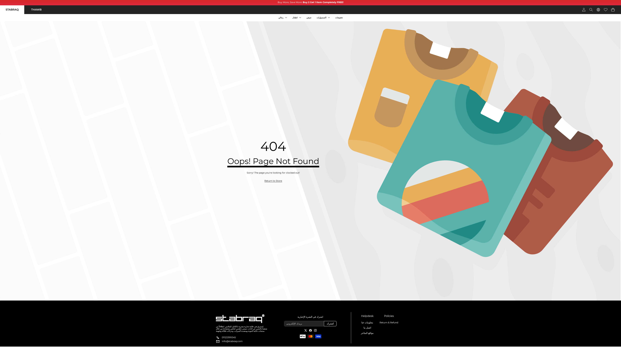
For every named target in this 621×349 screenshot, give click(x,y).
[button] (612, 9)
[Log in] (583, 9)
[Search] (591, 9)
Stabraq (12, 9)
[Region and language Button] (598, 9)
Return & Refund (389, 322)
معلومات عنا (367, 322)
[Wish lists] (605, 9)
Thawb (36, 9)
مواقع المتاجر (367, 333)
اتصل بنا (367, 327)
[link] (273, 181)
